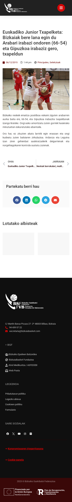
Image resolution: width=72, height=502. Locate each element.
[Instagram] (25, 433)
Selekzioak (55, 62)
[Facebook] (7, 433)
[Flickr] (30, 433)
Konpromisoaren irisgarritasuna (25, 448)
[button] (17, 200)
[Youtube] (19, 433)
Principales (43, 62)
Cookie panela (16, 459)
